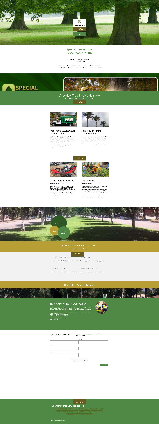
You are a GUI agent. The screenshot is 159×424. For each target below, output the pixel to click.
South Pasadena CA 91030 (72, 414)
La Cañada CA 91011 (96, 410)
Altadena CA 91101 (73, 408)
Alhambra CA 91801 (61, 408)
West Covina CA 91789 (87, 414)
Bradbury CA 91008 (62, 410)
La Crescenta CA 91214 (72, 411)
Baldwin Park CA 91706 (96, 408)
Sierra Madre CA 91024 (85, 413)
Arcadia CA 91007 (84, 408)
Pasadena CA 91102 (85, 411)
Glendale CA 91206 (84, 410)
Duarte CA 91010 (73, 410)
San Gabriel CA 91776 (98, 411)
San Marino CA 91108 (72, 413)
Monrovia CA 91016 (60, 411)
